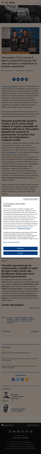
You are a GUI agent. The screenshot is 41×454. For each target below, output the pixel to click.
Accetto (20, 253)
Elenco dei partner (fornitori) (11, 242)
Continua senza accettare (31, 199)
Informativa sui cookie (24, 228)
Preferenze (20, 248)
